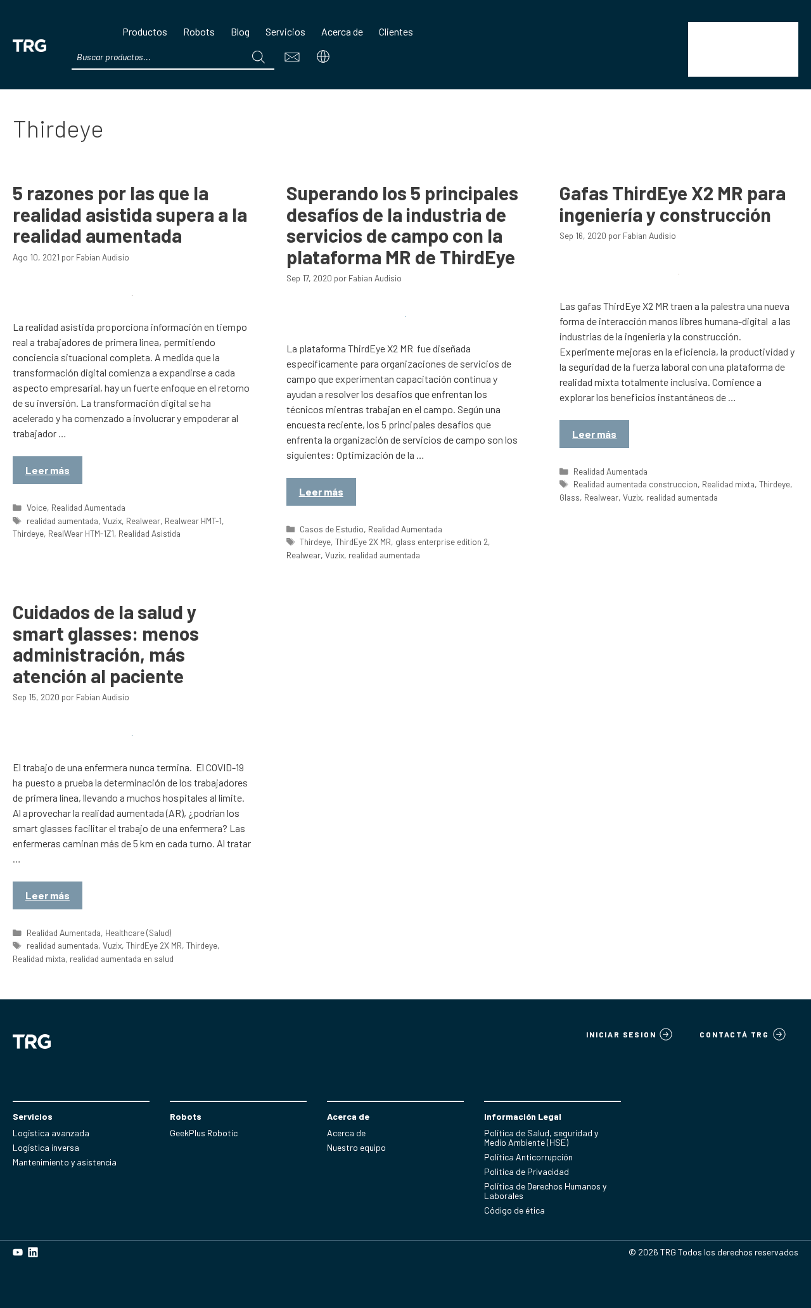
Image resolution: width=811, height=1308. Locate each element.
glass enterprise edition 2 (441, 541)
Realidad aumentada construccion (635, 483)
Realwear (143, 520)
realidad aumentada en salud (122, 958)
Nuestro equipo (356, 1147)
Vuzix (112, 520)
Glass (569, 497)
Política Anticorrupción (528, 1156)
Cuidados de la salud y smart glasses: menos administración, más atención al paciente (106, 643)
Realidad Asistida (149, 533)
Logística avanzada (51, 1132)
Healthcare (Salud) (138, 932)
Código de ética (514, 1210)
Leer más (47, 470)
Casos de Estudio (332, 528)
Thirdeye (28, 533)
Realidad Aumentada (88, 507)
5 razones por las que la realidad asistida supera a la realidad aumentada (130, 214)
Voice (37, 507)
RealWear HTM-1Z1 (81, 533)
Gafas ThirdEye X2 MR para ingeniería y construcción (672, 203)
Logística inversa (46, 1147)
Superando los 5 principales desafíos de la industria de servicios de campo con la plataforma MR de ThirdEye (402, 224)
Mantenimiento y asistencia (65, 1162)
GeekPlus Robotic (204, 1132)
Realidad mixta (728, 483)
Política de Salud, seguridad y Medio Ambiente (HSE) (541, 1137)
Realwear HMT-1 (193, 520)
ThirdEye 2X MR (363, 541)
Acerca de (346, 1132)
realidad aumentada (62, 520)
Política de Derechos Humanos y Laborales (545, 1191)
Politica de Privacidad (526, 1171)
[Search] (258, 57)
